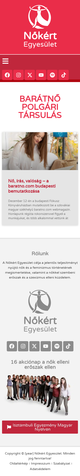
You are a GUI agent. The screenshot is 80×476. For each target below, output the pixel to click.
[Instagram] (18, 75)
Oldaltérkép (19, 463)
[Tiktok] (63, 75)
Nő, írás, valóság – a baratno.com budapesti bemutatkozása (32, 186)
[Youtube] (41, 75)
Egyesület (40, 44)
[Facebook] (7, 75)
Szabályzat (61, 463)
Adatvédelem (40, 469)
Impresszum (40, 463)
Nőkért (40, 36)
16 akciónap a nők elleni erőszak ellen (40, 364)
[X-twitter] (30, 75)
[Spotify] (52, 75)
